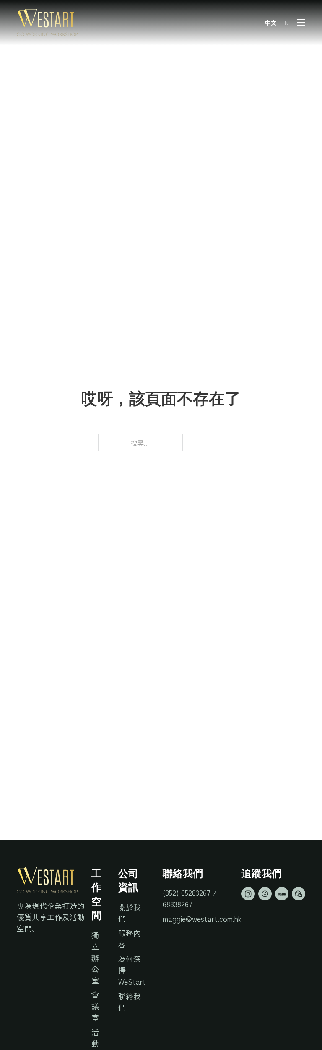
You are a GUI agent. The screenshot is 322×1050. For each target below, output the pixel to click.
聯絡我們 (129, 1002)
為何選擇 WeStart (132, 970)
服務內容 (129, 938)
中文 (271, 22)
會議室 (95, 1006)
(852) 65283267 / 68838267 (190, 898)
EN (284, 22)
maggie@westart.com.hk (202, 918)
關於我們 (129, 912)
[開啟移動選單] (301, 22)
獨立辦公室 (95, 957)
